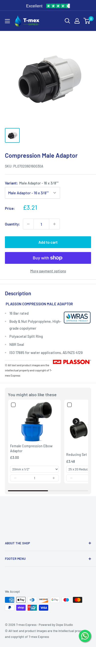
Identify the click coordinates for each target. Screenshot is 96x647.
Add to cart (48, 242)
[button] (15, 478)
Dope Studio (64, 625)
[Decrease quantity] (28, 224)
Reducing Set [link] (76, 454)
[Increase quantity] (54, 224)
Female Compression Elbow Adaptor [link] (31, 448)
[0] (87, 21)
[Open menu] (7, 21)
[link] (34, 422)
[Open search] (67, 21)
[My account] (77, 21)
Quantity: (12, 224)
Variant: (32, 183)
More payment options (48, 271)
